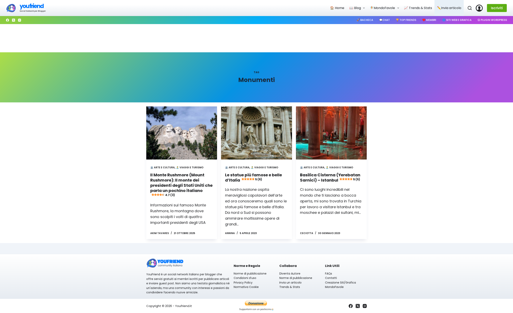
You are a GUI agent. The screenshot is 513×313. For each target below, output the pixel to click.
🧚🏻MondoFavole (382, 8)
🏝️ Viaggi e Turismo (189, 167)
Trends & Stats (289, 287)
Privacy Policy (243, 283)
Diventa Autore (289, 274)
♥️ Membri (429, 20)
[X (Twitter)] (13, 20)
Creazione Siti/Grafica (340, 283)
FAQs (328, 274)
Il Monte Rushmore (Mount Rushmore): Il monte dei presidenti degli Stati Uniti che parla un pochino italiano (181, 184)
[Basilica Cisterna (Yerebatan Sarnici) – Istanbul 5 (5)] (331, 133)
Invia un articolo (290, 283)
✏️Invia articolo (449, 8)
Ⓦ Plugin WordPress (492, 20)
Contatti (331, 278)
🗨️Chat (384, 20)
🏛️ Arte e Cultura (162, 167)
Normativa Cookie (246, 287)
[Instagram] (19, 20)
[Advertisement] (256, 38)
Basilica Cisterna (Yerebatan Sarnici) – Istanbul (330, 177)
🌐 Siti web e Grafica (457, 20)
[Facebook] (7, 20)
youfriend (31, 6)
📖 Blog (355, 8)
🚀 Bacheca (364, 20)
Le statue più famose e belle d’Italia (253, 177)
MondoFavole (334, 287)
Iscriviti (497, 8)
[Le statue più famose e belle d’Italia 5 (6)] (256, 133)
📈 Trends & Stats (418, 8)
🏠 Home (337, 8)
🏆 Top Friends (406, 20)
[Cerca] (470, 8)
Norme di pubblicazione (250, 274)
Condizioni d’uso (245, 278)
